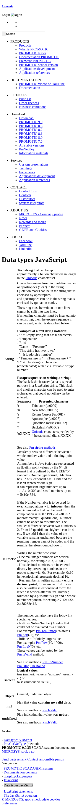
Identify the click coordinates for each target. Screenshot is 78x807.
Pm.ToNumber (46, 631)
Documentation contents (20, 772)
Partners (24, 226)
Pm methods (42, 447)
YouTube (25, 245)
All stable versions (31, 145)
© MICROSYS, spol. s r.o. (20, 799)
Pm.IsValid (24, 654)
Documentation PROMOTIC (39, 57)
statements (18, 791)
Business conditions (32, 107)
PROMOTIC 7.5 (30, 141)
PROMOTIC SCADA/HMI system (28, 768)
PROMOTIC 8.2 (30, 130)
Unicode (31, 278)
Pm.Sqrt (22, 635)
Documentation (29, 88)
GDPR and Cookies (33, 230)
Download (26, 118)
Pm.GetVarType (15, 744)
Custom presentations (33, 164)
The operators (20, 795)
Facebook (25, 241)
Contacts (25, 195)
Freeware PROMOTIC (35, 61)
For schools (27, 172)
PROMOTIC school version (38, 65)
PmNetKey (26, 149)
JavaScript (11, 780)
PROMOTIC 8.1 (30, 133)
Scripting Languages (18, 776)
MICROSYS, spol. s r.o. (18, 751)
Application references (34, 72)
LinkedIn (25, 249)
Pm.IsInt (23, 666)
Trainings (25, 168)
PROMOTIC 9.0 (30, 122)
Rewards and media (32, 222)
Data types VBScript (18, 740)
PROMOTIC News (32, 53)
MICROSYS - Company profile (41, 214)
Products (25, 45)
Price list (25, 99)
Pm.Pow (42, 642)
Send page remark (14, 759)
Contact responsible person (45, 759)
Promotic (7, 6)
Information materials (33, 153)
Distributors (27, 199)
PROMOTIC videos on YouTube (42, 84)
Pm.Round (37, 666)
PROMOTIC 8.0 (30, 137)
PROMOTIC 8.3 (30, 126)
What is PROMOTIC (34, 49)
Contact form (28, 191)
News (23, 218)
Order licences (29, 103)
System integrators (31, 203)
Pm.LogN (24, 646)
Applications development (37, 69)
